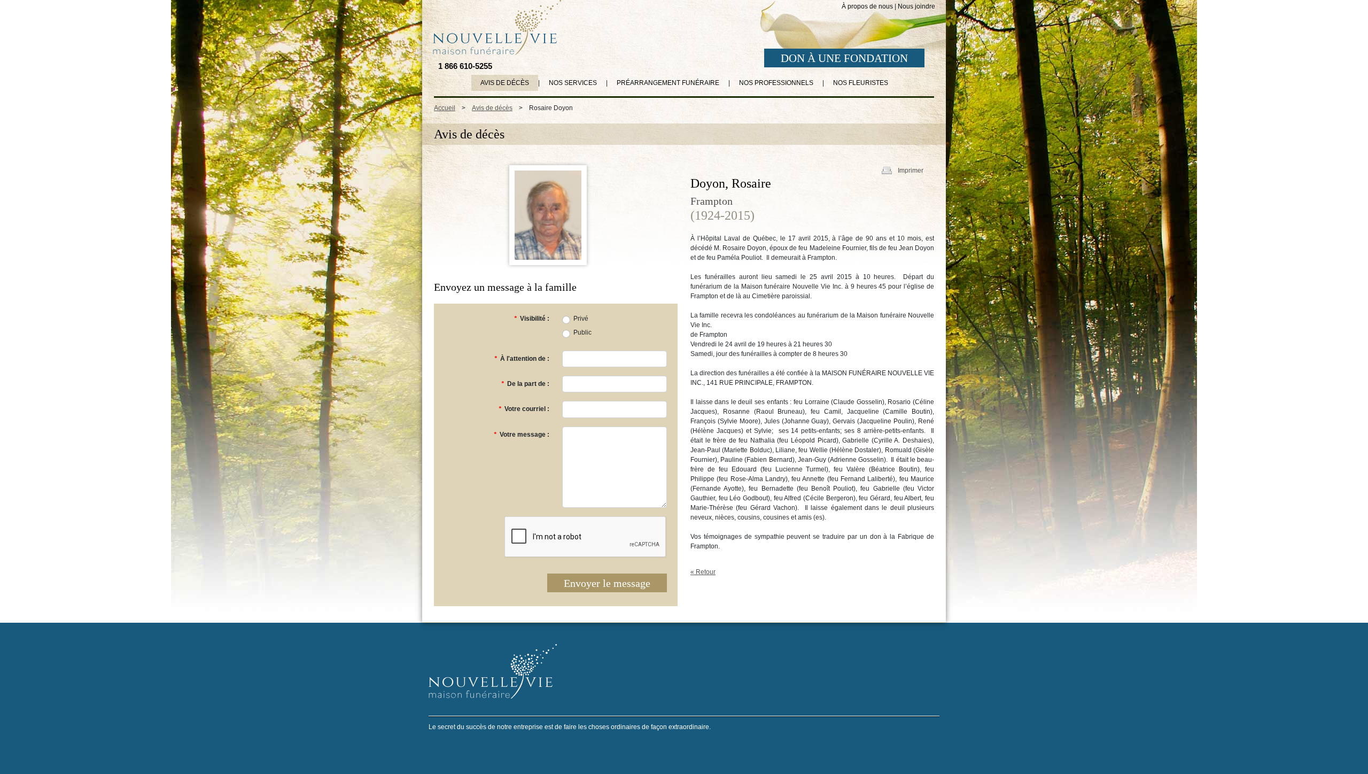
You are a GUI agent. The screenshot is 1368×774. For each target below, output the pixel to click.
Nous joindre (916, 6)
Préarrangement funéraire (668, 83)
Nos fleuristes (860, 83)
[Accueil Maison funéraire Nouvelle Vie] (495, 27)
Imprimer (910, 170)
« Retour (703, 572)
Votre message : (521, 434)
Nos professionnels (776, 83)
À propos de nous (867, 6)
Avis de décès (504, 83)
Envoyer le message (607, 583)
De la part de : (525, 384)
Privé (580, 318)
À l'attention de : (521, 358)
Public (582, 332)
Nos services (573, 83)
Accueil (444, 108)
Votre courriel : (524, 409)
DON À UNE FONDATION (844, 58)
